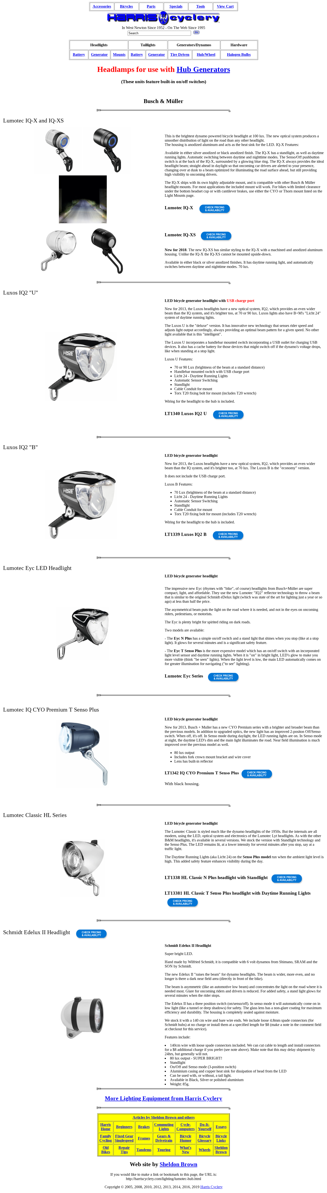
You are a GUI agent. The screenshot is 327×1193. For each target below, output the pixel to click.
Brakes (144, 1127)
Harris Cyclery (211, 1187)
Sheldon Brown (178, 1164)
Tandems (143, 1150)
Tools (200, 6)
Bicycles (126, 6)
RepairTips (124, 1150)
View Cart (225, 6)
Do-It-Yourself (204, 1127)
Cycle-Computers (185, 1127)
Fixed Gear (124, 1136)
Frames (144, 1138)
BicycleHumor (186, 1138)
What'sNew (185, 1150)
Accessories (102, 6)
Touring (163, 1150)
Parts (151, 6)
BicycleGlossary (204, 1138)
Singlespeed (124, 1140)
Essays (221, 1127)
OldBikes (105, 1150)
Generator (99, 54)
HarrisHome (105, 1127)
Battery (79, 54)
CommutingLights (164, 1127)
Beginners (124, 1127)
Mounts (119, 54)
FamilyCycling (105, 1138)
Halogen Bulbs (239, 54)
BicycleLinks (221, 1138)
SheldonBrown (221, 1150)
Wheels (204, 1150)
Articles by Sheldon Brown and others (164, 1117)
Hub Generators (203, 69)
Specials (175, 6)
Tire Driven (179, 54)
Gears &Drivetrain (163, 1138)
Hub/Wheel (206, 54)
